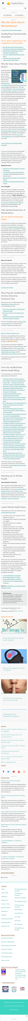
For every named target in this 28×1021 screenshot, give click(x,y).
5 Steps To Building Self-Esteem (12, 394)
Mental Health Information (8, 945)
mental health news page (8, 512)
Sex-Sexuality (18, 924)
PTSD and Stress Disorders (19, 906)
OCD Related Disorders (18, 894)
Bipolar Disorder (5, 907)
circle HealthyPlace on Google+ (12, 575)
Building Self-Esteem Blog (11, 395)
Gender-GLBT (5, 926)
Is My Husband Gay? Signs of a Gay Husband (13, 811)
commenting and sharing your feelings (12, 202)
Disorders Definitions (7, 938)
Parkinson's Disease (20, 898)
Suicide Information (6, 953)
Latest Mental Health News (11, 60)
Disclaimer (21, 1006)
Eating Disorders (6, 922)
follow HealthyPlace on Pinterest (12, 579)
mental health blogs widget (15, 227)
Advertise (21, 1002)
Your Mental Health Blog (18, 381)
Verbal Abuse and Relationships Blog (14, 429)
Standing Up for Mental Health (11, 58)
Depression (4, 911)
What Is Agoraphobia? (8, 762)
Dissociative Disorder (7, 919)
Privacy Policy (14, 1006)
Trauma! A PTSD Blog (10, 392)
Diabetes (3, 915)
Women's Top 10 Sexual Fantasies (10, 781)
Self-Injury (18, 920)
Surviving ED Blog (15, 432)
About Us (10, 1002)
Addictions (4, 896)
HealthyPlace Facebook (8, 304)
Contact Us (16, 1002)
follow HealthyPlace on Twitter (11, 577)
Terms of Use (7, 1006)
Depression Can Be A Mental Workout (13, 457)
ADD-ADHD (4, 893)
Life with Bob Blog (14, 416)
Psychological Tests (6, 956)
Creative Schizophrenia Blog (12, 442)
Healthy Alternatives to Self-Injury (13, 453)
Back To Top (4, 877)
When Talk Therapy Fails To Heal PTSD (14, 390)
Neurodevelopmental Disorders (21, 890)
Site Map (6, 1002)
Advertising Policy (14, 1009)
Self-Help (17, 917)
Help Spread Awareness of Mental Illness (14, 49)
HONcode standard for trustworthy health (20, 973)
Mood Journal (5, 960)
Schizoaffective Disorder (19, 929)
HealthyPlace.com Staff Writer (12, 30)
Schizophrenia (19, 913)
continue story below (7, 287)
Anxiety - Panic (5, 904)
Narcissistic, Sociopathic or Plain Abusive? (15, 427)
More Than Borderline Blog (14, 425)
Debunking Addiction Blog (16, 445)
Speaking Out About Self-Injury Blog (14, 455)
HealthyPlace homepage (8, 352)
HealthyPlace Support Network (10, 354)
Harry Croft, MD (18, 611)
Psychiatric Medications (8, 942)
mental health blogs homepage (17, 465)
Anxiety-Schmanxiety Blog (16, 384)
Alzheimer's (4, 900)
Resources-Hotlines (6, 949)
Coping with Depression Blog (12, 458)
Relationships (18, 909)
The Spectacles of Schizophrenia (12, 440)
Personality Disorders (21, 901)
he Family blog (6, 85)
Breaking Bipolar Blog (16, 388)
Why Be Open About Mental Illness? (13, 47)
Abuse (3, 889)
